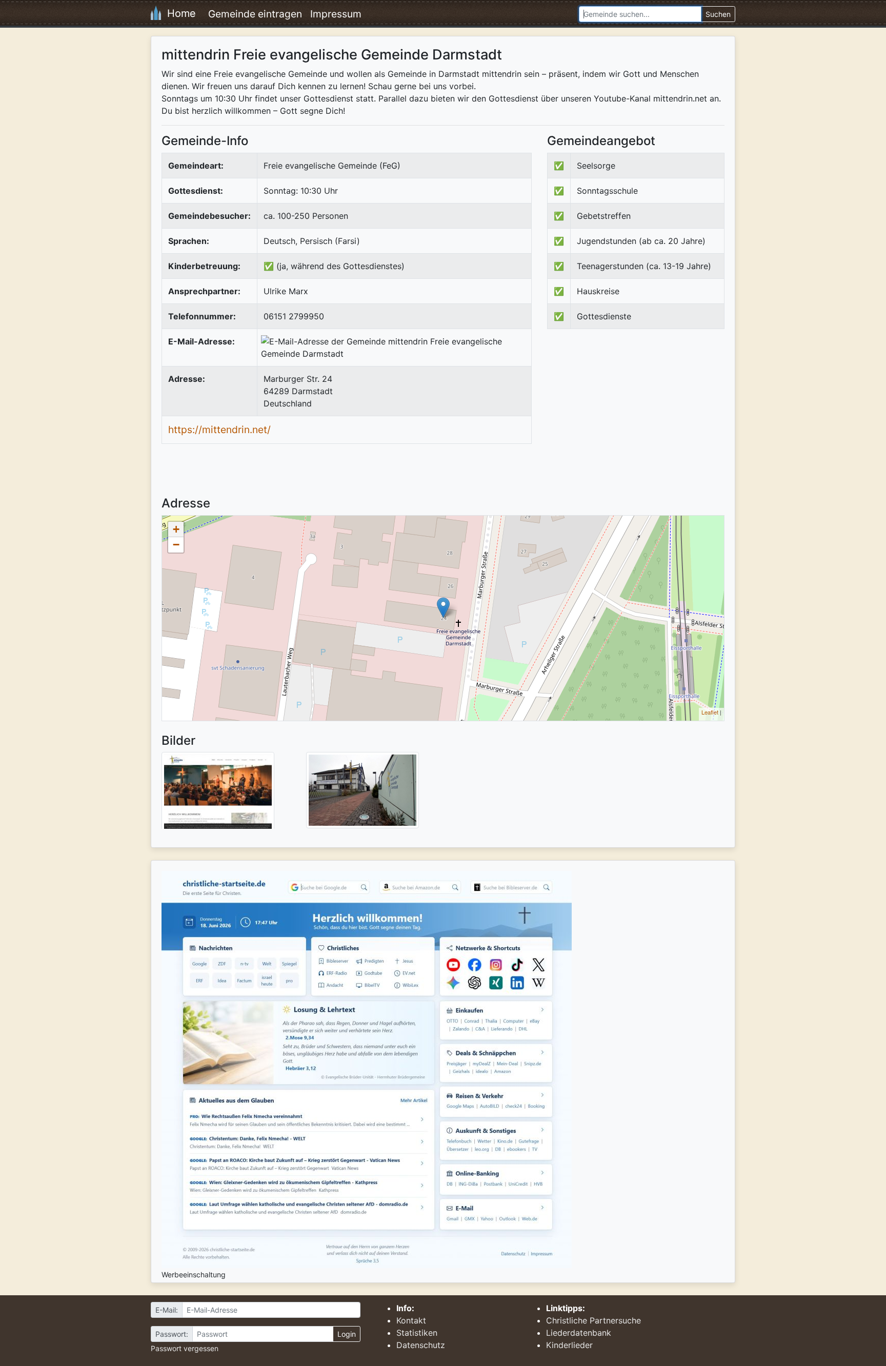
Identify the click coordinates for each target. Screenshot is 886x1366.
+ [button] (176, 529)
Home (178, 13)
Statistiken (416, 1333)
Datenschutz (420, 1345)
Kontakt (411, 1320)
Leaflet (709, 712)
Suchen (718, 14)
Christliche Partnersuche (593, 1320)
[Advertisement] (633, 421)
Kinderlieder (569, 1345)
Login (346, 1334)
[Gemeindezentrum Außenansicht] (362, 789)
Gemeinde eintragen (255, 14)
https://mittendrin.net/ (219, 429)
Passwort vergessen (184, 1348)
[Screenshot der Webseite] (218, 794)
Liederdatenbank (578, 1333)
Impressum (335, 14)
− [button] (176, 544)
